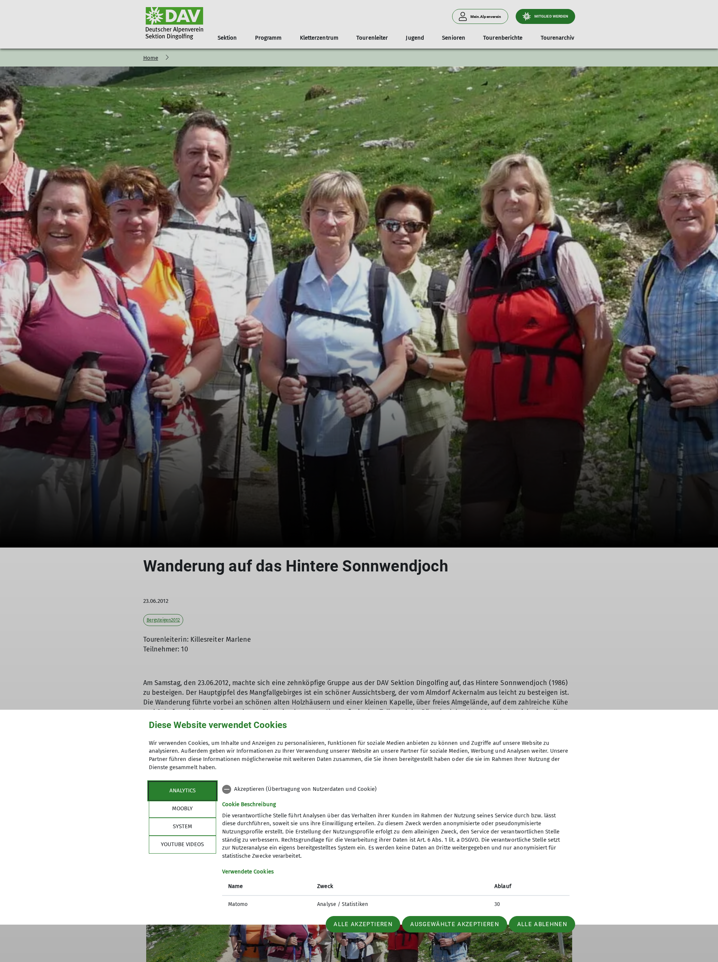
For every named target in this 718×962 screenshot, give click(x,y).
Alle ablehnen (542, 924)
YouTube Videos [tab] (182, 844)
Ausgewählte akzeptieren (454, 924)
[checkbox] (396, 789)
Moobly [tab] (182, 808)
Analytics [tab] (182, 790)
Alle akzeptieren (363, 924)
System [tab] (182, 826)
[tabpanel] (396, 847)
